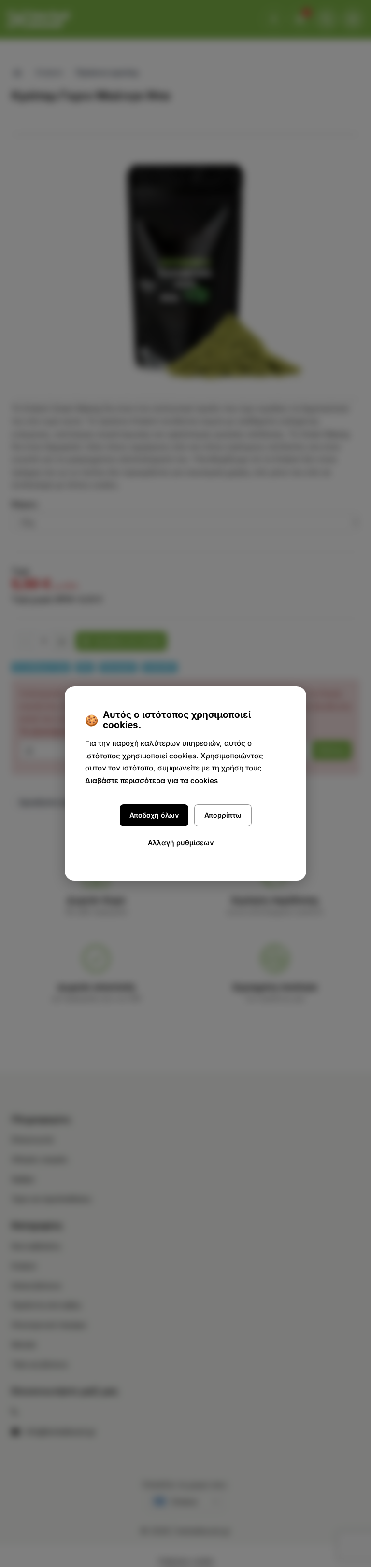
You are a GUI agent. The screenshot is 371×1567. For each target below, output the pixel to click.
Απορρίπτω (223, 815)
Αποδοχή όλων (154, 815)
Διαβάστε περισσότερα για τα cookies (151, 780)
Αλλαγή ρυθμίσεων (181, 843)
